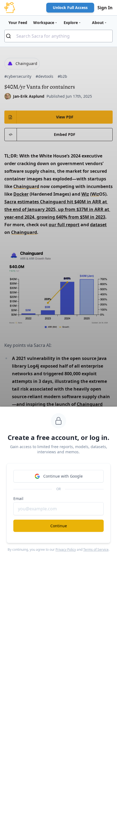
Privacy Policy (66, 549)
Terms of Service (96, 549)
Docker (21, 194)
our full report (64, 225)
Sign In (105, 8)
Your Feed (17, 22)
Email (18, 498)
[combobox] (58, 36)
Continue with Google (63, 476)
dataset (98, 225)
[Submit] (10, 36)
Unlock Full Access (70, 7)
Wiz (85, 194)
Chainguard (26, 186)
